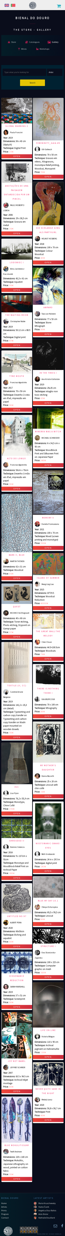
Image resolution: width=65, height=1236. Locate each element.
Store (13, 42)
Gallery (55, 42)
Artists (4, 1207)
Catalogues (34, 42)
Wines (24, 49)
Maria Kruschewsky (47, 1203)
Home (3, 1203)
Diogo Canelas (55, 1234)
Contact (5, 1217)
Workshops (44, 49)
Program (5, 1214)
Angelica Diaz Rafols (47, 1210)
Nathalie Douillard (46, 1217)
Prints (3, 1210)
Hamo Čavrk (43, 1207)
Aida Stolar (43, 1214)
